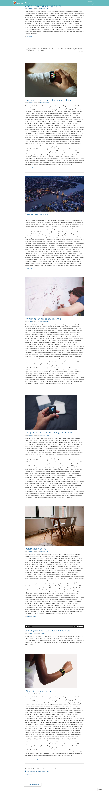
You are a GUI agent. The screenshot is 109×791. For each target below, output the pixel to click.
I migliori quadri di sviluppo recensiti (43, 318)
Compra (90, 3)
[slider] (81, 626)
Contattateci (82, 3)
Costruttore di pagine (31, 616)
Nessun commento (44, 8)
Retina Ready (30, 167)
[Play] (27, 626)
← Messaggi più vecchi (32, 784)
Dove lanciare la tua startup (38, 214)
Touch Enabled (37, 167)
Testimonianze (72, 3)
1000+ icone (29, 774)
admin (30, 8)
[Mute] (78, 626)
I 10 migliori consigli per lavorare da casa (45, 691)
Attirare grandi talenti (35, 548)
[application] (54, 626)
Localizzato (29, 386)
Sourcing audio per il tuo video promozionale (47, 630)
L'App (64, 3)
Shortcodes (29, 268)
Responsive (29, 36)
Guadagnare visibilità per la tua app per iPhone (48, 99)
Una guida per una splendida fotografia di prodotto (50, 432)
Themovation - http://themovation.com (38, 771)
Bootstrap (29, 759)
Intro (52, 3)
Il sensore (58, 3)
